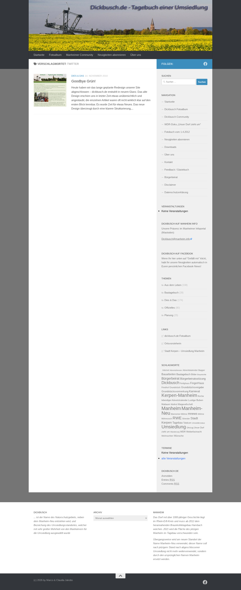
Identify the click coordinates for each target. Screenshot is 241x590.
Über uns (135, 55)
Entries (168, 479)
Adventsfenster (176, 370)
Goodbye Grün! (83, 81)
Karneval (194, 391)
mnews (192, 413)
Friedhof (165, 387)
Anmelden (166, 475)
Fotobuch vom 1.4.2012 (177, 131)
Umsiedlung (173, 426)
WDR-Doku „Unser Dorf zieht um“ (182, 124)
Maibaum (165, 404)
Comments (170, 483)
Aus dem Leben (172, 285)
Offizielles (169, 307)
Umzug (190, 427)
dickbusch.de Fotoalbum (177, 335)
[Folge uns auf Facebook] (205, 64)
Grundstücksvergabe (192, 387)
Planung (168, 315)
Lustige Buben (195, 400)
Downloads (170, 147)
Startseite (38, 55)
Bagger (201, 370)
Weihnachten (167, 436)
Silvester (186, 419)
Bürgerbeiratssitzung (193, 378)
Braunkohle (201, 374)
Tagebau (177, 422)
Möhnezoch (166, 419)
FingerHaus (197, 383)
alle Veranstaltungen (173, 458)
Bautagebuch (171, 292)
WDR (183, 431)
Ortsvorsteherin (172, 343)
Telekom (187, 423)
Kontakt (168, 162)
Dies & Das (77, 76)
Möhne (201, 414)
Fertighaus (185, 383)
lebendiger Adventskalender (174, 400)
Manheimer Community (79, 55)
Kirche (201, 396)
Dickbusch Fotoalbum (176, 109)
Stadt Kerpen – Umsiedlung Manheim (184, 351)
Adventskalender (190, 370)
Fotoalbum (55, 55)
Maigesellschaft (185, 404)
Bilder (194, 374)
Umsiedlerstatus (198, 423)
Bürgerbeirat (171, 177)
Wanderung (175, 432)
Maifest (174, 404)
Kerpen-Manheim (179, 395)
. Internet (165, 370)
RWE (177, 418)
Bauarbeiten (168, 374)
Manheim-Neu (181, 411)
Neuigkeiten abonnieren (112, 55)
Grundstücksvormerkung (174, 391)
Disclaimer (170, 184)
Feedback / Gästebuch (176, 169)
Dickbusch (170, 382)
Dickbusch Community (176, 116)
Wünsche (179, 436)
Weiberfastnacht (194, 431)
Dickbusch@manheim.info (175, 238)
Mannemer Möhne (179, 414)
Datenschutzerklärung (176, 192)
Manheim (171, 408)
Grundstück (175, 387)
